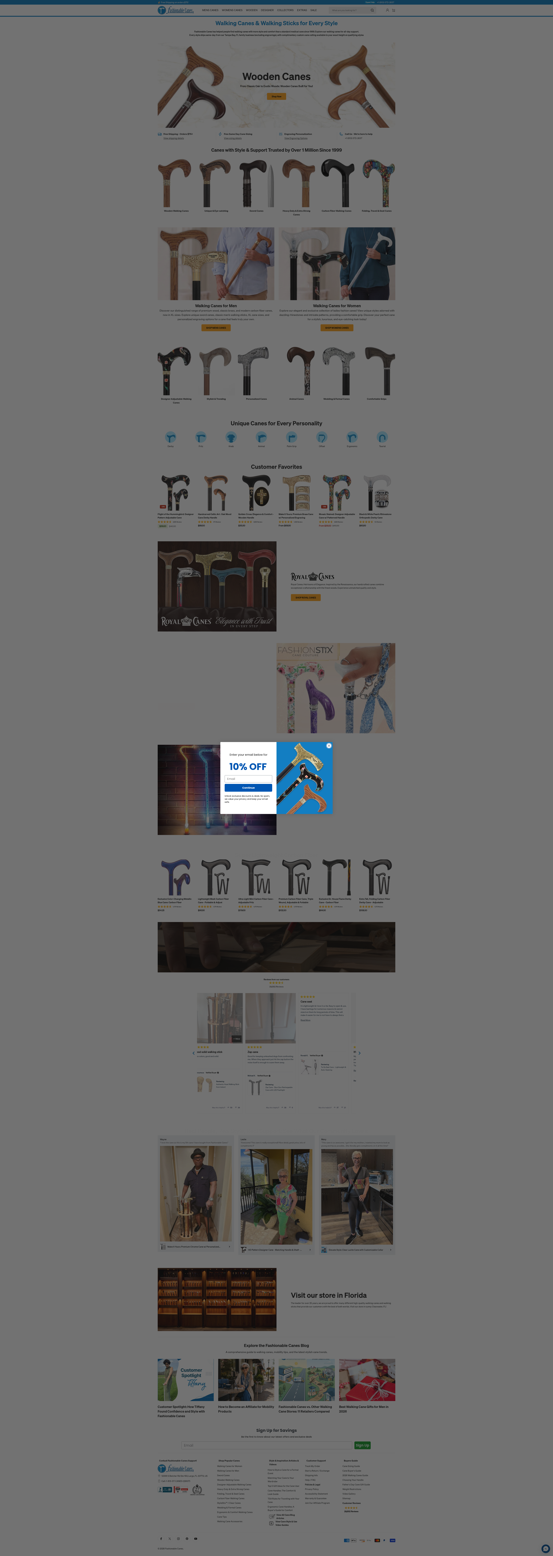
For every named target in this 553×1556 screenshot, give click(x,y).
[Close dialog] (329, 745)
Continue (248, 788)
